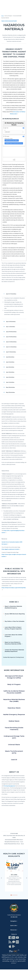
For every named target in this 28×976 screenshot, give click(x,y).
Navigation (13, 921)
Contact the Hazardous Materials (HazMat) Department (14, 650)
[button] (1, 878)
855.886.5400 (14, 917)
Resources (13, 930)
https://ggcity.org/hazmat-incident (10, 549)
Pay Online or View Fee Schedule (14, 621)
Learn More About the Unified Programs (13, 635)
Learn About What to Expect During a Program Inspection (13, 628)
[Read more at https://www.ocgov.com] (14, 907)
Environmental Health (17, 15)
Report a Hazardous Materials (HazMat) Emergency (13, 607)
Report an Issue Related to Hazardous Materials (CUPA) (13, 643)
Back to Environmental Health (9, 21)
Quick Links (13, 925)
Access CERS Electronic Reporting (15, 613)
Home (2, 15)
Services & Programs (8, 15)
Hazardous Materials (5, 17)
